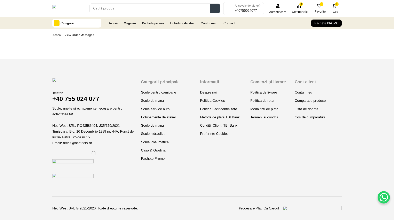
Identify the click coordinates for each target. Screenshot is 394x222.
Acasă (57, 35)
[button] (278, 8)
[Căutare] (215, 8)
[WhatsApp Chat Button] (384, 197)
